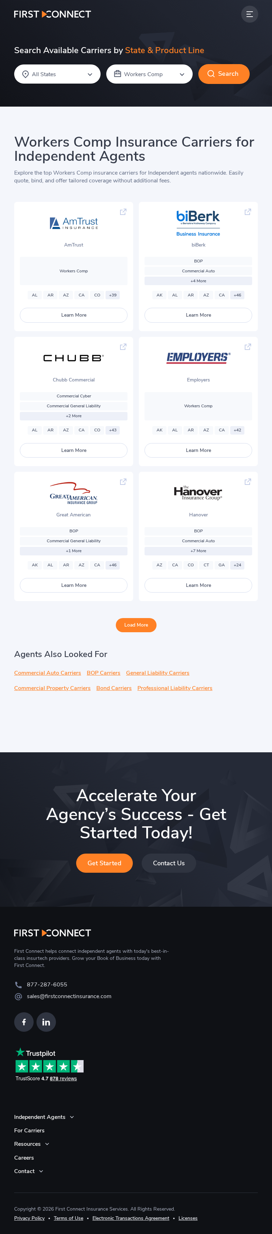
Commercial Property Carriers (52, 688)
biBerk (198, 245)
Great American (73, 514)
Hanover (198, 514)
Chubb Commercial (74, 380)
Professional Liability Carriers (174, 688)
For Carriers (29, 1130)
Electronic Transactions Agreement (130, 1218)
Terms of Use (68, 1218)
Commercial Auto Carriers (47, 673)
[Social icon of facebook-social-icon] (24, 1022)
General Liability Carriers (157, 673)
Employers (198, 380)
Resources (27, 1144)
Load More (136, 625)
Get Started (104, 863)
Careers (24, 1158)
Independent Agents (40, 1117)
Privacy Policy (29, 1218)
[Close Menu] (249, 14)
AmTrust (73, 245)
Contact (24, 1171)
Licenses (188, 1218)
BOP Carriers (103, 673)
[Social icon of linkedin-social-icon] (46, 1022)
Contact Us (169, 863)
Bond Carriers (114, 688)
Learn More (73, 315)
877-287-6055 (47, 985)
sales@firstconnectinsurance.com (69, 996)
